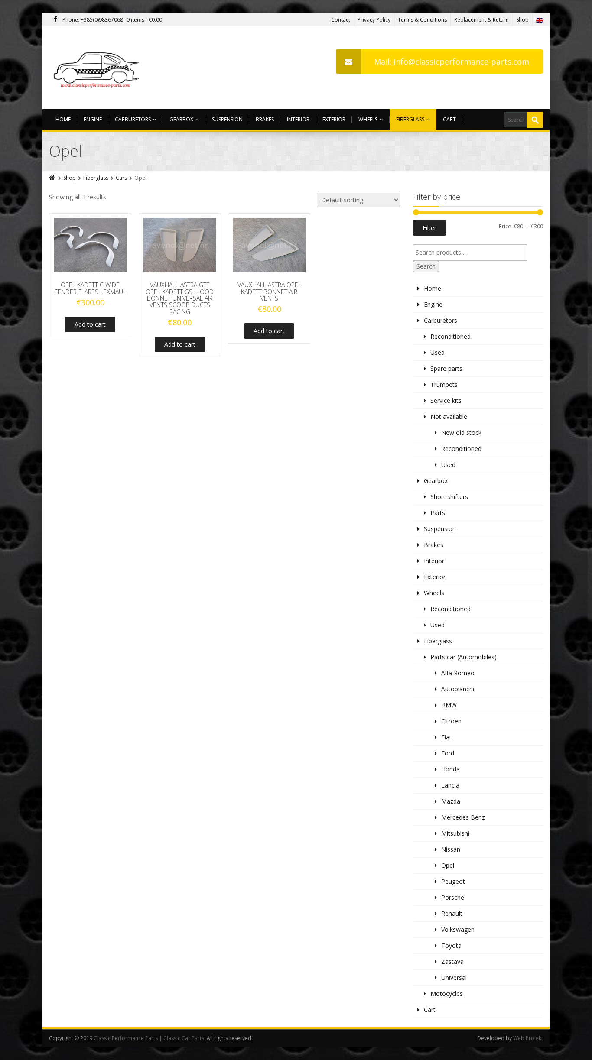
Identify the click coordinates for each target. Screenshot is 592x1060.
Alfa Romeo (458, 673)
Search (426, 266)
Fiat (446, 737)
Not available (448, 416)
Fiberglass (410, 119)
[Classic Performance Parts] (98, 67)
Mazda (450, 801)
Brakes (265, 119)
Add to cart (90, 324)
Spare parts (446, 368)
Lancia (450, 785)
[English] (539, 19)
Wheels (367, 119)
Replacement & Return (481, 19)
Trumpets (444, 384)
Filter (429, 228)
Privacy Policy (374, 19)
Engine (93, 119)
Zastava (452, 961)
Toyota (451, 945)
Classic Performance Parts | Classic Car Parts (149, 1038)
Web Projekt (528, 1038)
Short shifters (449, 497)
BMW (449, 705)
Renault (451, 913)
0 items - (144, 19)
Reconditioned (450, 336)
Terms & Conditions (422, 19)
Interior (298, 119)
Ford (447, 753)
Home (63, 119)
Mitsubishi (455, 833)
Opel (447, 865)
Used (437, 352)
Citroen (451, 721)
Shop (522, 19)
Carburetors (133, 119)
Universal (454, 977)
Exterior (333, 119)
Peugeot (453, 881)
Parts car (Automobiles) (463, 657)
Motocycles (446, 993)
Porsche (452, 897)
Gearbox (181, 119)
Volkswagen (458, 929)
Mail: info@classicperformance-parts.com (451, 61)
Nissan (450, 849)
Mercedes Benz (463, 817)
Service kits (446, 400)
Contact (340, 19)
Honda (450, 769)
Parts (437, 513)
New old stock (461, 432)
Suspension (227, 119)
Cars (121, 178)
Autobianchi (457, 689)
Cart (449, 119)
